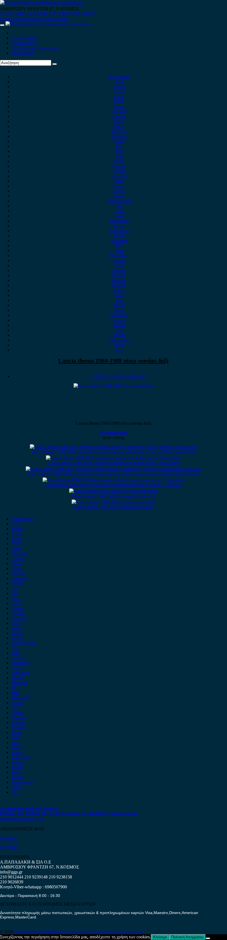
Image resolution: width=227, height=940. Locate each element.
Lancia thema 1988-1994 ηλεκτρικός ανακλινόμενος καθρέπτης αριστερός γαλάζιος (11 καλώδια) (113, 473)
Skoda (119, 305)
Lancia (119, 215)
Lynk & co (119, 230)
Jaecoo (119, 191)
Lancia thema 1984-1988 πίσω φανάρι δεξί (113, 360)
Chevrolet (119, 111)
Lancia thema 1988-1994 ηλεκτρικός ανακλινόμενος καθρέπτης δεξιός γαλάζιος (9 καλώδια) (113, 451)
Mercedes (118, 240)
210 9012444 (11, 13)
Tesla (118, 330)
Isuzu (119, 181)
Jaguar (119, 196)
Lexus (119, 225)
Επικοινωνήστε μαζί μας (21, 818)
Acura (119, 91)
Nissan (119, 260)
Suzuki (119, 325)
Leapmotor (118, 220)
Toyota (119, 335)
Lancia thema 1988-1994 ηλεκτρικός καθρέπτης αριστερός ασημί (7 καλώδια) (113, 484)
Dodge (119, 141)
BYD (119, 101)
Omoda (118, 270)
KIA (119, 206)
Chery (119, 106)
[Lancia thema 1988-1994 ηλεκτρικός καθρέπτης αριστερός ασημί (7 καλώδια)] (113, 479)
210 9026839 (84, 13)
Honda (119, 171)
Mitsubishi (119, 255)
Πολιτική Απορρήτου (187, 937)
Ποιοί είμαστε (23, 43)
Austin (119, 86)
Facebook (8, 838)
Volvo (119, 345)
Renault (119, 285)
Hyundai (119, 176)
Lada (119, 210)
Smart (119, 310)
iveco (119, 186)
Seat (119, 300)
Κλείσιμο (160, 937)
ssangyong (119, 315)
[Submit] (54, 64)
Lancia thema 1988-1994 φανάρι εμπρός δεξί (113, 507)
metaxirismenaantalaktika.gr (39, 931)
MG (119, 245)
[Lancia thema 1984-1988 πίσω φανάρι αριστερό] (113, 491)
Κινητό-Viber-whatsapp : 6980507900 (33, 18)
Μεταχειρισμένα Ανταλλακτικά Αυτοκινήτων (103, 931)
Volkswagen (119, 340)
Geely (119, 161)
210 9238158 (61, 13)
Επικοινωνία (22, 53)
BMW (119, 96)
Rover (119, 290)
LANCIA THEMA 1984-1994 (119, 376)
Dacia (119, 126)
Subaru (119, 320)
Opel (119, 265)
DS (119, 146)
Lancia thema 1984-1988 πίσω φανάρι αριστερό (113, 495)
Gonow (119, 166)
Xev (119, 350)
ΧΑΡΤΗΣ (9, 847)
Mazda (119, 235)
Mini (119, 250)
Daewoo (119, 131)
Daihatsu (119, 136)
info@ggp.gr (11, 872)
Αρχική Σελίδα (24, 38)
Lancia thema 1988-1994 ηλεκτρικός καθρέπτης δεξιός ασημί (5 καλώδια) (113, 462)
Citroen (118, 116)
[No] (208, 938)
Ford (119, 156)
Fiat (119, 151)
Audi (119, 81)
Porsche (119, 280)
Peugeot (119, 275)
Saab (119, 295)
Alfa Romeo (119, 76)
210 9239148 (36, 13)
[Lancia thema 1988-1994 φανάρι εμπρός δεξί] (113, 502)
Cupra (119, 121)
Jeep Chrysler (119, 201)
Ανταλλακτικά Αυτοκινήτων (35, 48)
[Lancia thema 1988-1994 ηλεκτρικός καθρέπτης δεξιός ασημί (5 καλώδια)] (113, 457)
